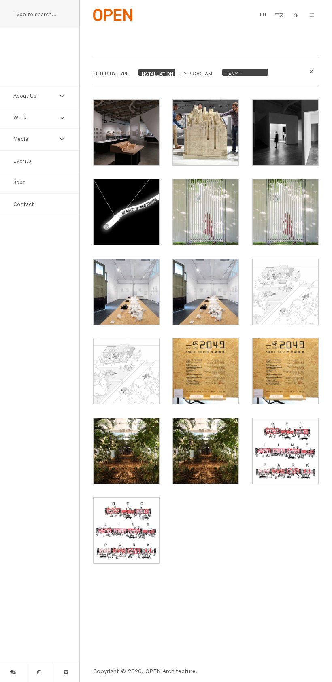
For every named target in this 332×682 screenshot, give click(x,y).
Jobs (19, 182)
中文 (279, 14)
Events (22, 161)
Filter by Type (111, 74)
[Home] (113, 14)
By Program (196, 74)
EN (263, 14)
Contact (23, 204)
